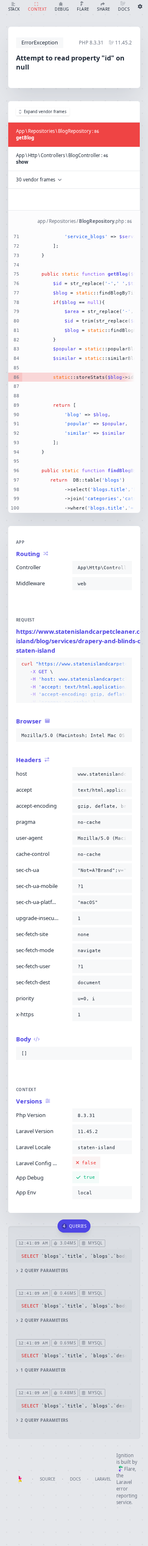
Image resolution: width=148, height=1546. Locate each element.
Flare (129, 1469)
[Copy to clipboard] (124, 567)
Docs (75, 1479)
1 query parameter (43, 1370)
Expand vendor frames (45, 111)
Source (47, 1479)
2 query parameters (44, 1270)
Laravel (103, 1479)
